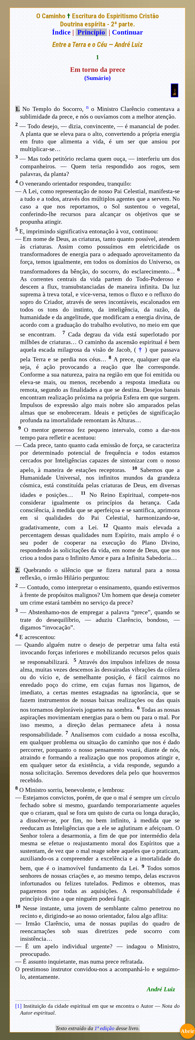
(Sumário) (97, 78)
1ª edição (104, 1028)
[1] (18, 1006)
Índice (61, 32)
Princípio (91, 32)
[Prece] (174, 95)
